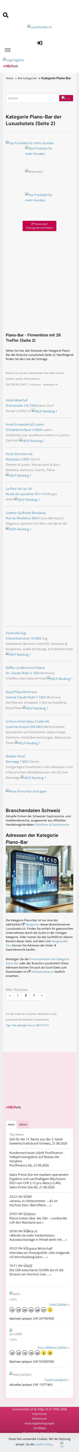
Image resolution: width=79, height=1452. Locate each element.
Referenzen (39, 1418)
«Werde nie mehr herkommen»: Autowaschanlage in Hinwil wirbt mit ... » (38, 1237)
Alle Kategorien (27, 78)
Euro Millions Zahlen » (54, 1348)
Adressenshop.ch (42, 971)
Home (9, 78)
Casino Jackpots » (57, 1380)
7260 (33, 405)
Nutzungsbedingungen (39, 1423)
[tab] (11, 1124)
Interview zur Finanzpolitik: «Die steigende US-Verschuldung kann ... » (39, 1255)
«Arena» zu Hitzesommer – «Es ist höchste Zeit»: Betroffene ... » (33, 1203)
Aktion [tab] (23, 1124)
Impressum (39, 1414)
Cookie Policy (44, 1444)
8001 (26, 459)
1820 (36, 673)
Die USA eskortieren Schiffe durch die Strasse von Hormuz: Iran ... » (36, 1272)
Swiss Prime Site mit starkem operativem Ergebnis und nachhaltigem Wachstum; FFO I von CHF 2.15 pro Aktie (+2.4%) (38, 1179)
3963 (34, 518)
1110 (42, 494)
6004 (38, 430)
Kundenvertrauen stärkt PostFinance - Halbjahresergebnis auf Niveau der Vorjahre (36, 1157)
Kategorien (32, 924)
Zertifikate (39, 1428)
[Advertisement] (39, 281)
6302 (37, 638)
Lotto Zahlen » (59, 1304)
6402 (39, 727)
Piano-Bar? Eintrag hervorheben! (39, 226)
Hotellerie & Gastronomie (52, 824)
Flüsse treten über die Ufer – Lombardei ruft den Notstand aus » (38, 1220)
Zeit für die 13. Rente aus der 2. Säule (36, 1139)
